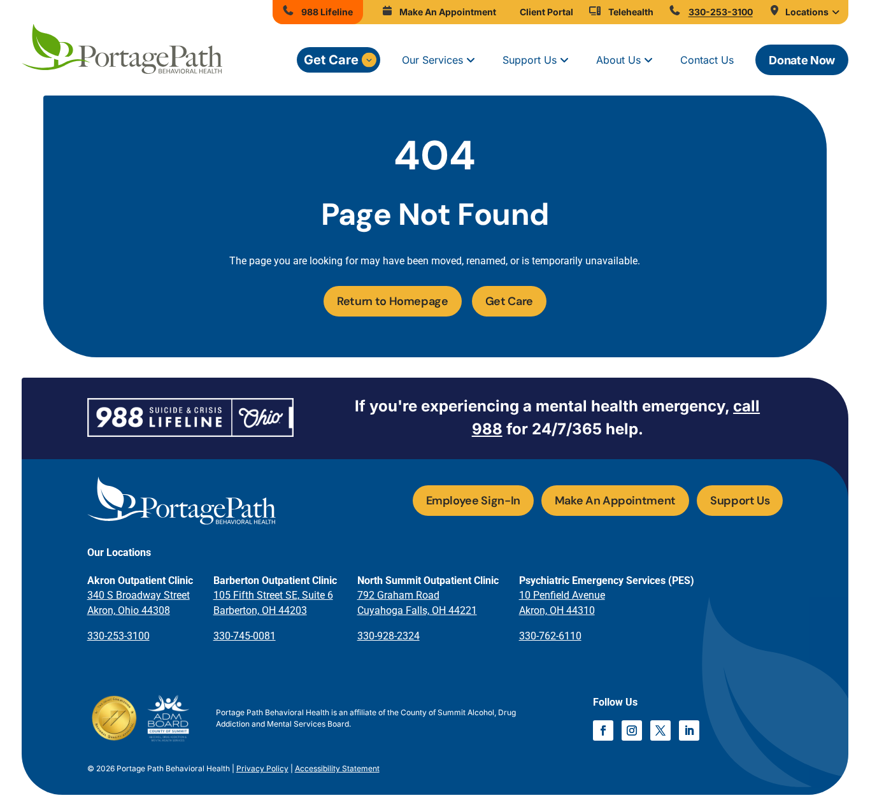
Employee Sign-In (473, 500)
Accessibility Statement (337, 768)
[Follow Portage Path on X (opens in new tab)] (660, 730)
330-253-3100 (118, 636)
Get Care (331, 60)
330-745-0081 (244, 636)
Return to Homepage (392, 301)
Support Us (530, 59)
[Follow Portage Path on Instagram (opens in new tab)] (632, 730)
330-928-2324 (388, 636)
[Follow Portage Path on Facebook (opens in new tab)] (603, 730)
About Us (618, 59)
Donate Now (801, 60)
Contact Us (707, 59)
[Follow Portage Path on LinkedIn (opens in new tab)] (689, 730)
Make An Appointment (615, 500)
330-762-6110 (550, 636)
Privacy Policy (262, 768)
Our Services (432, 59)
